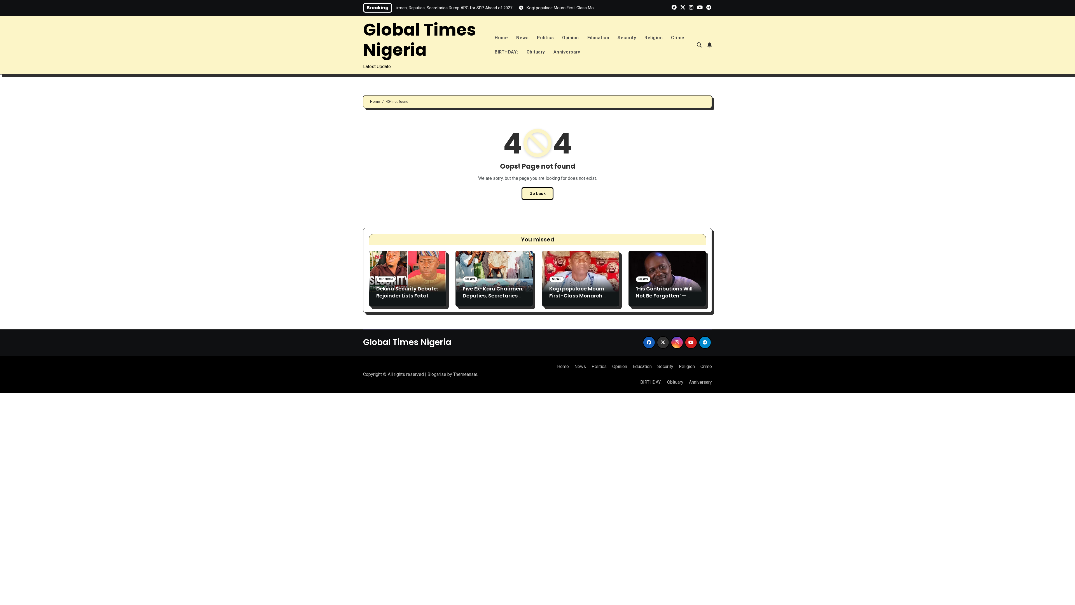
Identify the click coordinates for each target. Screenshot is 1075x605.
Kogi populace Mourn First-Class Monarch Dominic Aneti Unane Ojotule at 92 (576, 299)
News (522, 37)
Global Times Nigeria (419, 40)
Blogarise (436, 374)
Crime (677, 37)
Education (598, 37)
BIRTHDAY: (506, 52)
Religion (653, 37)
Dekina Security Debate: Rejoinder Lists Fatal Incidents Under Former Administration (407, 299)
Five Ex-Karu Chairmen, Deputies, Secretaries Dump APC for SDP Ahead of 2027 (493, 299)
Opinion (570, 37)
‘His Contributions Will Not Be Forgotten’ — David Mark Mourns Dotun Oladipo (664, 299)
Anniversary (566, 52)
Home (501, 37)
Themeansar (465, 374)
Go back (537, 193)
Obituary (536, 52)
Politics (545, 37)
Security (627, 37)
